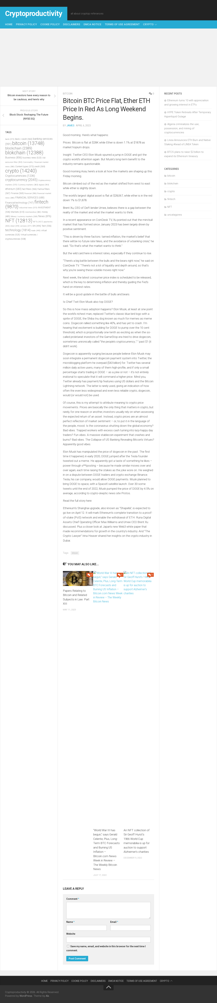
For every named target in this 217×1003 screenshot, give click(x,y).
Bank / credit (23, 139)
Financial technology (19, 202)
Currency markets (28, 185)
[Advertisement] (108, 57)
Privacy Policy (26, 24)
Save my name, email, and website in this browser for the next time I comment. (106, 948)
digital (44, 185)
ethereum (13, 189)
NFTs (38, 221)
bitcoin (67, 93)
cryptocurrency (21, 180)
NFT (18, 221)
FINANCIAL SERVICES (29, 197)
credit (39, 166)
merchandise (33, 212)
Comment (72, 899)
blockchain (18, 148)
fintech (171, 199)
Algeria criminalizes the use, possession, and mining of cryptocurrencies (181, 128)
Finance (17, 193)
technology (18, 230)
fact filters (29, 189)
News (44, 216)
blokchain (24, 153)
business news (32, 157)
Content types (24, 166)
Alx (47, 995)
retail (14, 226)
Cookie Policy (50, 24)
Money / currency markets (24, 216)
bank (9, 139)
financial (30, 193)
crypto (148, 24)
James (70, 125)
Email (114, 922)
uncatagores (174, 214)
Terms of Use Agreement (122, 24)
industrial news (28, 208)
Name (70, 922)
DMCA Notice (92, 24)
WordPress (25, 995)
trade (36, 230)
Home (9, 24)
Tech (46, 226)
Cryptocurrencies (20, 175)
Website (70, 933)
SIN (36, 226)
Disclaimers (71, 24)
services (26, 226)
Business (13, 157)
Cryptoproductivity (33, 13)
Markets (17, 212)
